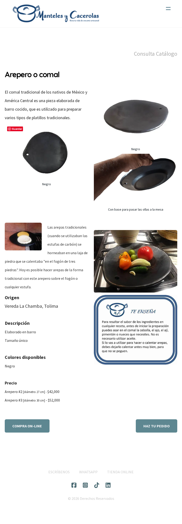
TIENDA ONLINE (120, 472)
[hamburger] (168, 8)
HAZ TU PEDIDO (156, 426)
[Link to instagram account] (85, 485)
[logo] (55, 13)
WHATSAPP (88, 472)
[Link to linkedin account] (108, 485)
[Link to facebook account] (74, 485)
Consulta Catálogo (155, 53)
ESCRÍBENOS (59, 472)
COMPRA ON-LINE (27, 426)
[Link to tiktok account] (97, 485)
